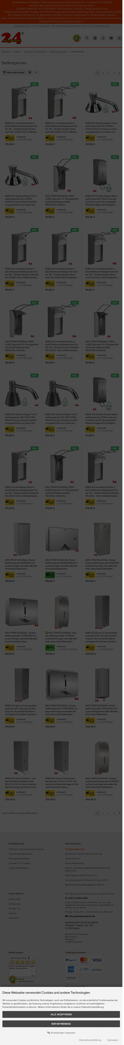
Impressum (112, 1040)
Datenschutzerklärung (90, 1040)
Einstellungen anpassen (62, 1032)
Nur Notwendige (61, 1024)
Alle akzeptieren (61, 1014)
